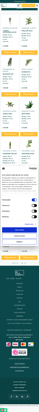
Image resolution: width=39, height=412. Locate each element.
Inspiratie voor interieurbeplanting (20, 320)
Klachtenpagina (19, 312)
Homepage (19, 316)
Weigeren (19, 242)
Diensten (19, 283)
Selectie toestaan (19, 236)
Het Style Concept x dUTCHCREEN (19, 323)
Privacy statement (19, 387)
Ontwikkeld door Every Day (19, 390)
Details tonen (29, 224)
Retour (19, 309)
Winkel (19, 287)
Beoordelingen (19, 305)
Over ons (19, 294)
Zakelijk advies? (28, 5)
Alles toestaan (19, 230)
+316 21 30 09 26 (20, 363)
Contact (20, 298)
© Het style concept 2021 (19, 381)
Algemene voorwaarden (19, 384)
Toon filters (19, 8)
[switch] (34, 205)
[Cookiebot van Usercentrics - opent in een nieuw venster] (29, 168)
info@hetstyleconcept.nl (19, 367)
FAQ (19, 301)
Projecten (19, 290)
